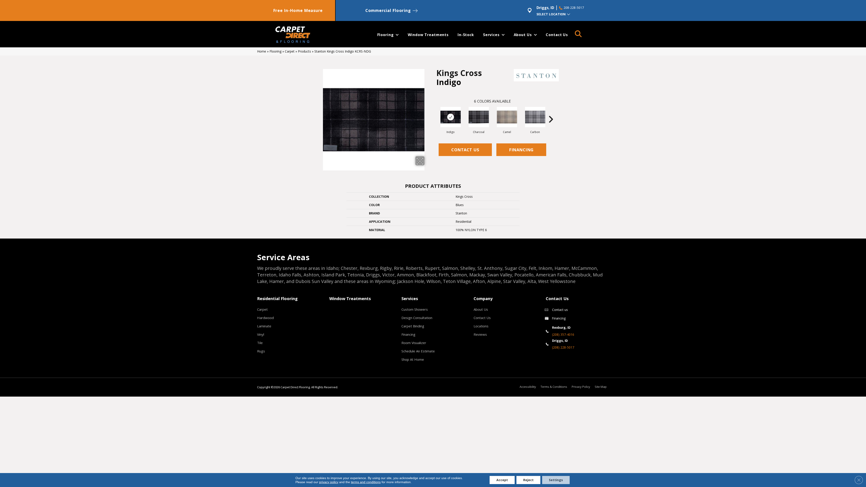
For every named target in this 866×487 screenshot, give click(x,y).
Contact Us (465, 149)
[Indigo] (450, 117)
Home (261, 51)
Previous (434, 112)
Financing (521, 149)
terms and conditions (366, 482)
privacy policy (328, 482)
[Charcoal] (479, 117)
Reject (528, 480)
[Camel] (507, 117)
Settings (556, 480)
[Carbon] (535, 117)
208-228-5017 (574, 8)
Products (304, 51)
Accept (502, 480)
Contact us (560, 310)
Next (550, 112)
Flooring (275, 51)
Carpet (290, 51)
